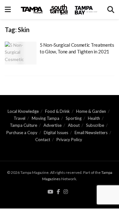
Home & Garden (91, 111)
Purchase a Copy (21, 132)
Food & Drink (57, 111)
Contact (42, 139)
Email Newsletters (91, 132)
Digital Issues (56, 132)
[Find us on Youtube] (50, 191)
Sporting (74, 118)
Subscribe (95, 125)
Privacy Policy (69, 139)
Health (94, 118)
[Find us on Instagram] (65, 191)
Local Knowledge (23, 111)
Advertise (52, 125)
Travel (19, 118)
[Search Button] (110, 9)
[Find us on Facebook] (58, 191)
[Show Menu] (8, 9)
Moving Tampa (45, 118)
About (74, 125)
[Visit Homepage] (59, 9)
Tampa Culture (23, 125)
